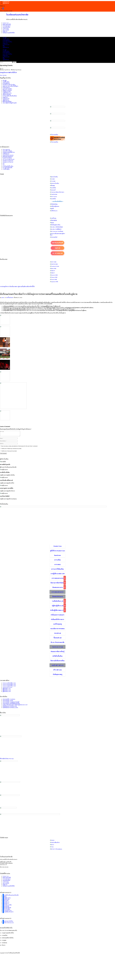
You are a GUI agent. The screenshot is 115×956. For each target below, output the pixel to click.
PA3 (4, 165)
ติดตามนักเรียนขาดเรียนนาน (57, 661)
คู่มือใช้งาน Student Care (57, 551)
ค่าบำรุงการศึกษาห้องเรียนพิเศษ (10, 96)
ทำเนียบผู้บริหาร (6, 40)
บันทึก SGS (5, 31)
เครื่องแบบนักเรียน (7, 94)
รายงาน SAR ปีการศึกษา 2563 (9, 686)
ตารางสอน (57, 564)
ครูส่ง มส (57, 248)
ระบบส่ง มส (57, 633)
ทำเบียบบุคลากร (6, 87)
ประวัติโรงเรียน (6, 39)
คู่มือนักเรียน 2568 (7, 690)
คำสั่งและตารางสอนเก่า (57, 615)
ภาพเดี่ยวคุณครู (6, 169)
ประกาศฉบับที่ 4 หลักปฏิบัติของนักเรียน (11, 703)
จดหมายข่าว (5, 43)
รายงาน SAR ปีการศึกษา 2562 (9, 684)
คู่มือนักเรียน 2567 (7, 688)
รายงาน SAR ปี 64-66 (7, 687)
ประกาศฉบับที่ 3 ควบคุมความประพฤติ (11, 702)
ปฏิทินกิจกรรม (6, 3)
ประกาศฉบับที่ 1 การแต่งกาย (9, 699)
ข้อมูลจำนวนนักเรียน (7, 90)
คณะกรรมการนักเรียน (7, 41)
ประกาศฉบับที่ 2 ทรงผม (8, 700)
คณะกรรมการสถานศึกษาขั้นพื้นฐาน (10, 86)
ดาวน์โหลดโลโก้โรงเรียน (8, 166)
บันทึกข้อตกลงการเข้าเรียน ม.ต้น (10, 706)
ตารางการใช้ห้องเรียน (57, 569)
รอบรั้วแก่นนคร (6, 1)
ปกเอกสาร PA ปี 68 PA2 (8, 162)
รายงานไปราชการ (7, 25)
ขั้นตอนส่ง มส (57, 638)
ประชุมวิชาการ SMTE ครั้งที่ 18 (8, 72)
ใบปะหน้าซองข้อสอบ (7, 158)
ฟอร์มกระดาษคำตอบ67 (8, 156)
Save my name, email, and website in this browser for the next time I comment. (19, 446)
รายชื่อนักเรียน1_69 (57, 601)
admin (2, 297)
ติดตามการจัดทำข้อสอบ (57, 583)
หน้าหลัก (5, 37)
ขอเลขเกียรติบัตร (6, 27)
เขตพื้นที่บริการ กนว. (7, 93)
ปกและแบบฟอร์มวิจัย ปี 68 (9, 152)
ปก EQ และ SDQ (6, 149)
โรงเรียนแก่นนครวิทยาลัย (17, 14)
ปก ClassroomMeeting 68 (8, 159)
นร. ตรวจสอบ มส (57, 253)
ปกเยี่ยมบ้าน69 (6, 153)
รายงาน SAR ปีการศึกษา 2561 (9, 683)
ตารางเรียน (57, 560)
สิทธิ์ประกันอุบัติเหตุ (7, 101)
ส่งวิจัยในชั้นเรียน (57, 656)
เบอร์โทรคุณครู (57, 624)
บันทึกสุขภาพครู (57, 674)
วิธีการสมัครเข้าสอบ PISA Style (7, 758)
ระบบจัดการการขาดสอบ (57, 628)
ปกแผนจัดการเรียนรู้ (7, 151)
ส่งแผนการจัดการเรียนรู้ (57, 651)
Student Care (6, 23)
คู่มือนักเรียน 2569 (7, 691)
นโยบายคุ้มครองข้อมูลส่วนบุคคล (10, 103)
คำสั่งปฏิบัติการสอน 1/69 (57, 610)
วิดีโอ (4, 46)
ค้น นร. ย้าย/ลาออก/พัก (57, 642)
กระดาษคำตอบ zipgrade (8, 155)
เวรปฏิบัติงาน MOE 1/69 (57, 573)
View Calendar (3, 75)
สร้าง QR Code (57, 670)
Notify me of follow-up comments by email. (11, 448)
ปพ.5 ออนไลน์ (6, 30)
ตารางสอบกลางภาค (57, 578)
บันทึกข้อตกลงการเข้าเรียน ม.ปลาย (10, 707)
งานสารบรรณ (6, 28)
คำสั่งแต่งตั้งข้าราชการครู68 (57, 620)
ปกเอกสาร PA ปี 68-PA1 (8, 160)
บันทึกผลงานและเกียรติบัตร (9, 32)
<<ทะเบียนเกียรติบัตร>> (57, 201)
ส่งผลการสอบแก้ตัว (7, 24)
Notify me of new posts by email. (9, 451)
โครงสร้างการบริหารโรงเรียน (9, 84)
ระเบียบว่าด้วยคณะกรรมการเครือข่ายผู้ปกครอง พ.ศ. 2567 (15, 704)
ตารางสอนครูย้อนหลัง (7, 167)
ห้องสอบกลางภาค (57, 587)
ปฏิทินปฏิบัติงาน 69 (57, 606)
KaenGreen (57, 555)
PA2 (4, 163)
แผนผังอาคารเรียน (7, 91)
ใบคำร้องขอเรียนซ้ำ (57, 242)
